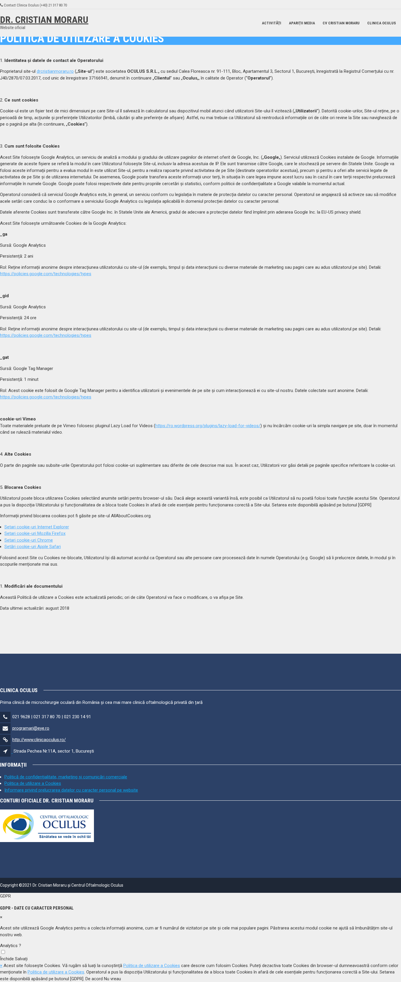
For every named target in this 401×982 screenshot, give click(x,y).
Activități (271, 23)
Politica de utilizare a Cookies (32, 783)
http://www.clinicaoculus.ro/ (39, 739)
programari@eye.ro (30, 728)
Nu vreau (112, 978)
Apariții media (302, 23)
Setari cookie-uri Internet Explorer (36, 527)
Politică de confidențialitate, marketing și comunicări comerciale (65, 777)
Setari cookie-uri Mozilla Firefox (34, 533)
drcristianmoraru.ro (55, 71)
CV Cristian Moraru (341, 23)
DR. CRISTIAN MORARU (44, 19)
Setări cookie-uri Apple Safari (32, 546)
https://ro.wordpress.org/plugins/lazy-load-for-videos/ (207, 425)
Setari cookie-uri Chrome (28, 540)
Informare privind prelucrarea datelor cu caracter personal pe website (71, 790)
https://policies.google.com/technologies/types (45, 273)
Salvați (21, 958)
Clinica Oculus (381, 23)
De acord (94, 978)
